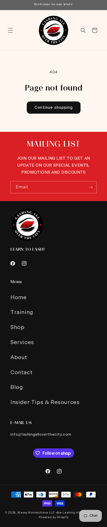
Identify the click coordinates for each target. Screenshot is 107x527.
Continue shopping (54, 107)
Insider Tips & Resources (44, 402)
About (18, 357)
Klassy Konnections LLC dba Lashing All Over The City (60, 512)
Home (18, 297)
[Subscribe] (90, 187)
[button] (10, 30)
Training (21, 312)
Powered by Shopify (54, 517)
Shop (17, 327)
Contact (21, 372)
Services (22, 342)
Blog (16, 387)
